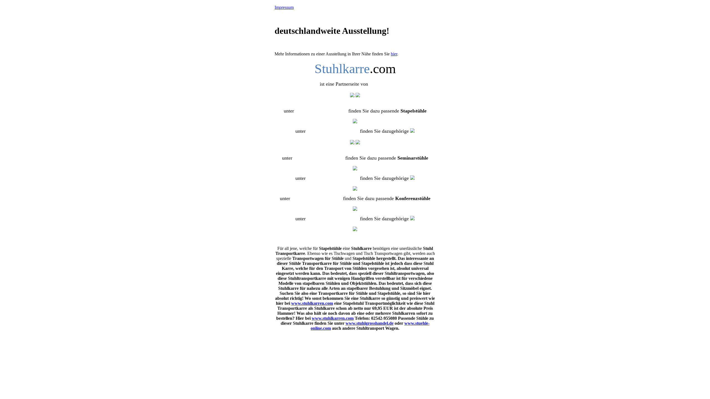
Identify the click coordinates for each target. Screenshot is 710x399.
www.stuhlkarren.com (312, 303)
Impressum (284, 7)
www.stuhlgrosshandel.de (370, 323)
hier (394, 54)
